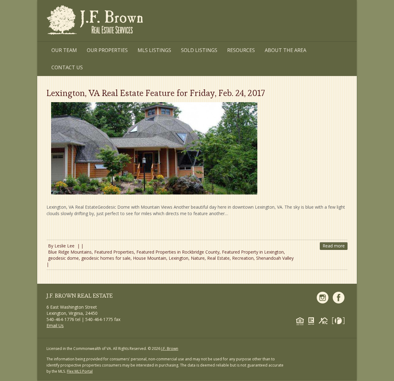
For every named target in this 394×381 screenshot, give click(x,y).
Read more (334, 246)
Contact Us (67, 67)
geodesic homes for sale (106, 258)
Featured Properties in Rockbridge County (177, 252)
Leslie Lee (64, 246)
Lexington (178, 258)
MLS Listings (154, 50)
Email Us (55, 325)
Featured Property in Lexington (253, 252)
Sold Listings (199, 50)
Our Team (64, 50)
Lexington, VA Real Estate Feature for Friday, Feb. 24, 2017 (155, 92)
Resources (241, 50)
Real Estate (218, 258)
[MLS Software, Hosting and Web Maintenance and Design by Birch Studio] (340, 320)
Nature (198, 258)
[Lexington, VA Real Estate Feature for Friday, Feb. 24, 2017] (154, 148)
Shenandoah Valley (275, 258)
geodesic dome (63, 258)
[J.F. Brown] (95, 21)
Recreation (243, 258)
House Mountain (149, 258)
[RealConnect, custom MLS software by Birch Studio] (325, 320)
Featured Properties (114, 252)
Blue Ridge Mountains (70, 252)
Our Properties (107, 50)
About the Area (285, 50)
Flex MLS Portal (80, 371)
